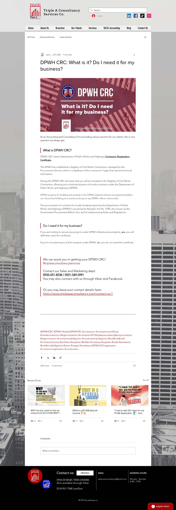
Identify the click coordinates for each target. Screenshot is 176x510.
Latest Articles (66, 37)
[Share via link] (60, 358)
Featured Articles (47, 37)
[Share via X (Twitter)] (48, 358)
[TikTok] (142, 16)
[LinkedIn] (129, 16)
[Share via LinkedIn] (54, 358)
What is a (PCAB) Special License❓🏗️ (85, 411)
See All (146, 380)
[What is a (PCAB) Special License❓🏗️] (88, 395)
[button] (145, 37)
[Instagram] (149, 16)
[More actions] (134, 54)
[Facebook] (136, 16)
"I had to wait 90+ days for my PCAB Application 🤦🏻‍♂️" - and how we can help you (129, 411)
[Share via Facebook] (41, 358)
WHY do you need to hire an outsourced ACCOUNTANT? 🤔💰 (45, 411)
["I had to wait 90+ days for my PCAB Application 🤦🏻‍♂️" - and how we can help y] (129, 395)
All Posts (31, 37)
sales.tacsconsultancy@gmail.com (112, 479)
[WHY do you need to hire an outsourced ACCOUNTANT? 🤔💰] (46, 395)
